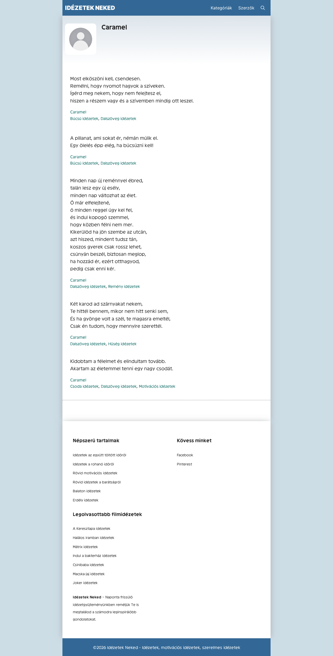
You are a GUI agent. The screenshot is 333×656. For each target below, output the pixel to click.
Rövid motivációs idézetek (95, 473)
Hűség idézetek (122, 343)
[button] (263, 8)
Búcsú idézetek (84, 118)
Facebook (185, 455)
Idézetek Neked (90, 7)
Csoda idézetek (84, 386)
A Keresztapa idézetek (91, 528)
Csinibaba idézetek (88, 564)
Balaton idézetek (87, 491)
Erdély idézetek (85, 500)
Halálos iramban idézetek (93, 537)
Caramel (78, 111)
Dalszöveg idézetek (118, 118)
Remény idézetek (124, 286)
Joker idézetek (85, 582)
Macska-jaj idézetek (89, 574)
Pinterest (184, 464)
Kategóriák (221, 7)
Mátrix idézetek (85, 546)
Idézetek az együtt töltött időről (99, 455)
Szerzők (246, 7)
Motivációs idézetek (157, 386)
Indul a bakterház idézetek (95, 555)
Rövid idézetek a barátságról (97, 482)
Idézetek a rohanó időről (93, 464)
